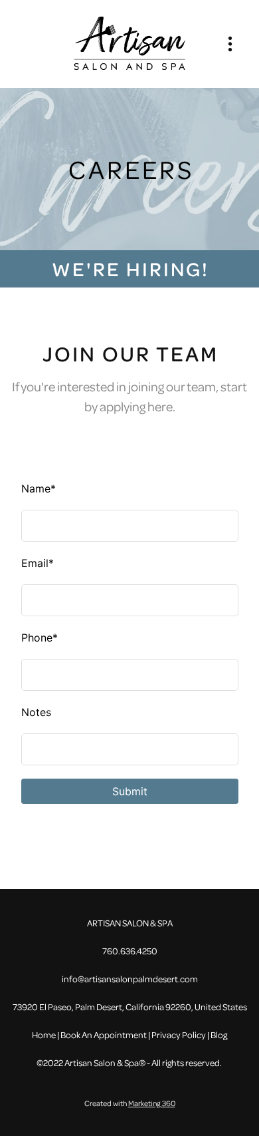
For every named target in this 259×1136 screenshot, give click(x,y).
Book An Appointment (103, 1034)
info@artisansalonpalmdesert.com (130, 978)
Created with (129, 1103)
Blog (219, 1034)
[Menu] (230, 43)
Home (44, 1034)
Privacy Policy (178, 1034)
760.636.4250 (129, 950)
